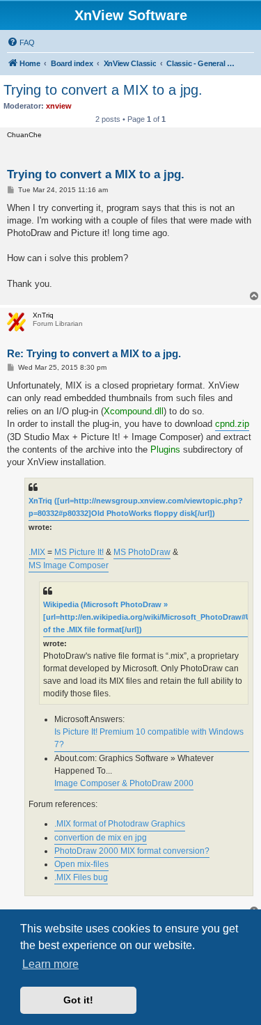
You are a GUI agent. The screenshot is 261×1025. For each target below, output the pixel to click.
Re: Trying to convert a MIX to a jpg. (94, 353)
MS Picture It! (79, 552)
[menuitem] (21, 42)
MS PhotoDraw (142, 552)
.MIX (37, 552)
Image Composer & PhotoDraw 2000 (123, 783)
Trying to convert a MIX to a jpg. (103, 89)
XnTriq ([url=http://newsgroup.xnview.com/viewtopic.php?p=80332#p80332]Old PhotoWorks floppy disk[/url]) (136, 506)
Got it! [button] (78, 1000)
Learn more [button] (50, 964)
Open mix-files (81, 864)
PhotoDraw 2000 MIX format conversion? (131, 851)
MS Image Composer (69, 565)
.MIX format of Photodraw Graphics (119, 824)
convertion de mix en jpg (100, 838)
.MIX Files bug (81, 877)
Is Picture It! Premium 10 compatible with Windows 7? (149, 738)
